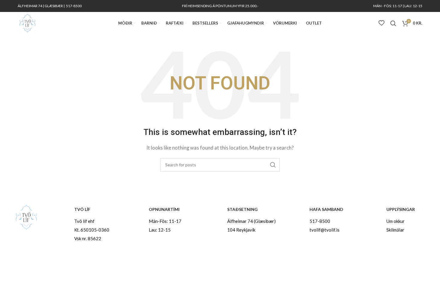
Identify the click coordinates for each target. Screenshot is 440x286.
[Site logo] (27, 22)
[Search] (393, 23)
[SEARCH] (273, 165)
